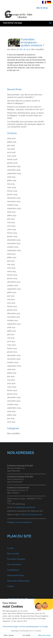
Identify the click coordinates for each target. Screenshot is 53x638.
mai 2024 (11, 222)
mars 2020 (11, 387)
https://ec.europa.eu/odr (31, 514)
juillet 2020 (11, 373)
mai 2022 (11, 299)
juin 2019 (10, 418)
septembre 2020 (14, 366)
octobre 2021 (12, 320)
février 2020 (12, 390)
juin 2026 (11, 145)
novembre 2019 (13, 401)
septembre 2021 (14, 324)
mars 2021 (11, 345)
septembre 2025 (14, 173)
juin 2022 (10, 296)
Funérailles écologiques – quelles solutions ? (32, 42)
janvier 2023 (12, 278)
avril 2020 (11, 383)
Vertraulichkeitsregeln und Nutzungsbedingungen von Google (25, 627)
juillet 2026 (11, 142)
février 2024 (12, 233)
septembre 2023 (14, 250)
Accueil (10, 548)
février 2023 (12, 275)
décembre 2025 (13, 166)
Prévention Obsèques (16, 559)
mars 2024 (11, 229)
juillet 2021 (11, 331)
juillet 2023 (11, 257)
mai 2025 (11, 184)
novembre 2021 (13, 317)
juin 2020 (11, 376)
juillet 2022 (11, 292)
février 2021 (12, 348)
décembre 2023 (13, 240)
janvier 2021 (12, 352)
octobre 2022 (12, 285)
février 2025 (12, 191)
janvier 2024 (12, 236)
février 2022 (12, 306)
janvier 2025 (12, 194)
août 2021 (11, 327)
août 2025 (11, 177)
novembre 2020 (13, 359)
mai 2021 (11, 338)
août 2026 (11, 138)
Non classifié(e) (37, 49)
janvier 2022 (12, 310)
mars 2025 (11, 187)
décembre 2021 (13, 313)
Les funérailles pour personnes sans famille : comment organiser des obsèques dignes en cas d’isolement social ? (26, 124)
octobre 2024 (12, 205)
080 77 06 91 (42, 8)
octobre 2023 (12, 247)
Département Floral (15, 575)
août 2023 (11, 254)
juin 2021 (10, 334)
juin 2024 (11, 219)
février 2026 (12, 159)
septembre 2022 (14, 289)
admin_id (14, 49)
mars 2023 (11, 271)
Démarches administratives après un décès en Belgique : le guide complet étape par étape (25, 115)
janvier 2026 (12, 163)
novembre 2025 (13, 170)
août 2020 (11, 369)
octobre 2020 (12, 362)
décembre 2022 (13, 282)
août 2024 (11, 212)
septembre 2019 (14, 408)
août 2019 (11, 411)
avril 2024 (11, 226)
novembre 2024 (13, 201)
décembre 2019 (13, 397)
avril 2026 (11, 152)
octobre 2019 (12, 404)
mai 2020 (11, 380)
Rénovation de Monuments (18, 581)
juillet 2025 (11, 180)
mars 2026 (11, 156)
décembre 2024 (13, 198)
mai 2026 (11, 149)
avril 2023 (11, 268)
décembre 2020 (14, 355)
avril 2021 (11, 341)
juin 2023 (11, 261)
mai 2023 (11, 264)
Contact (10, 586)
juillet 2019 (11, 415)
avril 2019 (11, 422)
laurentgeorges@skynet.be (24, 507)
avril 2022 (11, 303)
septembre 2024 (14, 208)
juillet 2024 (11, 215)
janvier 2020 (12, 394)
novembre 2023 (13, 243)
